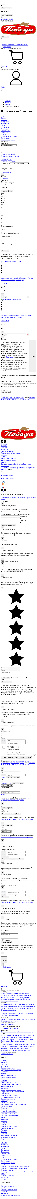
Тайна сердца (5, 1041)
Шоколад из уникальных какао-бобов (14, 1046)
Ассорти (4, 1028)
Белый (3, 993)
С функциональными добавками (15, 998)
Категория (4, 142)
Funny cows (22, 1035)
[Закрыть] (2, 503)
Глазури (3, 1045)
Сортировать (5, 163)
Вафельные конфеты (29, 1004)
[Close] (2, 337)
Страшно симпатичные (25, 1039)
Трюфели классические (9, 1013)
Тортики (18, 1019)
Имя (21, 518)
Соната (13, 1039)
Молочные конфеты (15, 1006)
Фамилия (23, 516)
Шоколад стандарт (24, 1050)
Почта (22, 523)
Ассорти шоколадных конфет (11, 1004)
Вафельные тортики (8, 1024)
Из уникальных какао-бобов (15, 994)
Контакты (24, 45)
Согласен (32, 356)
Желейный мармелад (25, 1032)
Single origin (31, 1035)
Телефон (23, 521)
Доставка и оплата (7, 45)
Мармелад (4, 1006)
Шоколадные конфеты (8, 1010)
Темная (10, 1054)
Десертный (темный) (19, 993)
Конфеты (4, 1019)
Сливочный (27, 999)
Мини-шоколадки (25, 995)
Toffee (3, 1037)
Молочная (4, 1054)
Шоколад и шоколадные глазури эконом (21, 1045)
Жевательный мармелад (9, 1032)
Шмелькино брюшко (18, 1041)
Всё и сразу (9, 1037)
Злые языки (18, 1037)
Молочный (5, 997)
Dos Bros (15, 1035)
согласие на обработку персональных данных (17, 799)
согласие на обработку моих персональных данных (18, 398)
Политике (9, 357)
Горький (9, 993)
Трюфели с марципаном (9, 1015)
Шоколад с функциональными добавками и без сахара (15, 1049)
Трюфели (30, 1008)
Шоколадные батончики (9, 1001)
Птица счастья (6, 1039)
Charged (8, 1035)
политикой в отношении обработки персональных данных (15, 397)
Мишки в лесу (27, 1037)
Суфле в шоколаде (20, 1008)
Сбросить (4, 178)
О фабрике (17, 45)
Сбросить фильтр (7, 172)
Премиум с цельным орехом (19, 997)
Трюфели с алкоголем (25, 1013)
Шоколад (31, 1019)
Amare (3, 1035)
